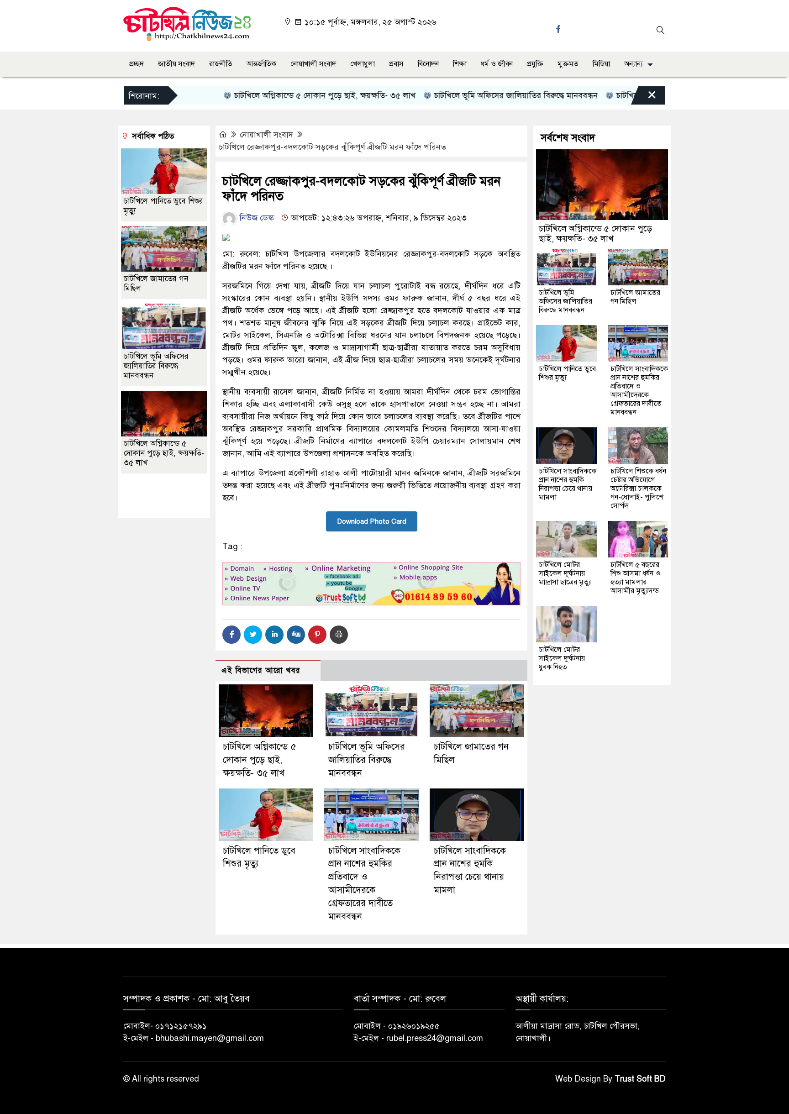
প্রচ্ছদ (136, 63)
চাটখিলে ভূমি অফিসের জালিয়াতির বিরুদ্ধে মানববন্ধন (491, 95)
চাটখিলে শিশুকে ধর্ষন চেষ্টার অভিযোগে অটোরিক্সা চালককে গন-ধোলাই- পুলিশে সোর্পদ (638, 488)
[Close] (644, 97)
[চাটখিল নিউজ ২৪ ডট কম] (187, 23)
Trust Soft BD (640, 1079)
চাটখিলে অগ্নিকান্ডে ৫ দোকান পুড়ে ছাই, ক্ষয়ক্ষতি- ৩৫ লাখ (300, 95)
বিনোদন (428, 63)
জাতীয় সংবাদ (176, 63)
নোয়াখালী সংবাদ (313, 63)
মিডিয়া (601, 63)
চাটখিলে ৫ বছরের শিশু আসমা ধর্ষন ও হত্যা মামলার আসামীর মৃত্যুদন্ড (635, 577)
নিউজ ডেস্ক (255, 218)
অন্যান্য (633, 63)
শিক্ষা (460, 63)
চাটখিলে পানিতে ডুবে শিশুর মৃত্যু (567, 373)
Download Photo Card (371, 521)
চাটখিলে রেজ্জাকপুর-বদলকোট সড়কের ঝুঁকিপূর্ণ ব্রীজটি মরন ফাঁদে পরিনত (332, 147)
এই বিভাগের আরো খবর (260, 670)
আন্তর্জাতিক (261, 63)
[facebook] (559, 29)
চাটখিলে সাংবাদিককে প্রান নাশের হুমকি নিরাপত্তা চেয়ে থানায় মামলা (567, 484)
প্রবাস (396, 63)
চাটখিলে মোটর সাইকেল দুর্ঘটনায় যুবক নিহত (562, 658)
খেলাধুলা (362, 63)
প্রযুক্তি (535, 63)
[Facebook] (231, 634)
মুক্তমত (568, 63)
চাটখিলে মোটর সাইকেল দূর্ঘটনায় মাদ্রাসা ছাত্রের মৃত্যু (565, 573)
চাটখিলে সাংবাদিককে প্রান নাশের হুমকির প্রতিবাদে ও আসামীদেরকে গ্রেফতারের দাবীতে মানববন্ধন (639, 390)
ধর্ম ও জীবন (497, 63)
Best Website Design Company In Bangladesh (160, 496)
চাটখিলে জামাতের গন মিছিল (635, 297)
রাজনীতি (220, 63)
